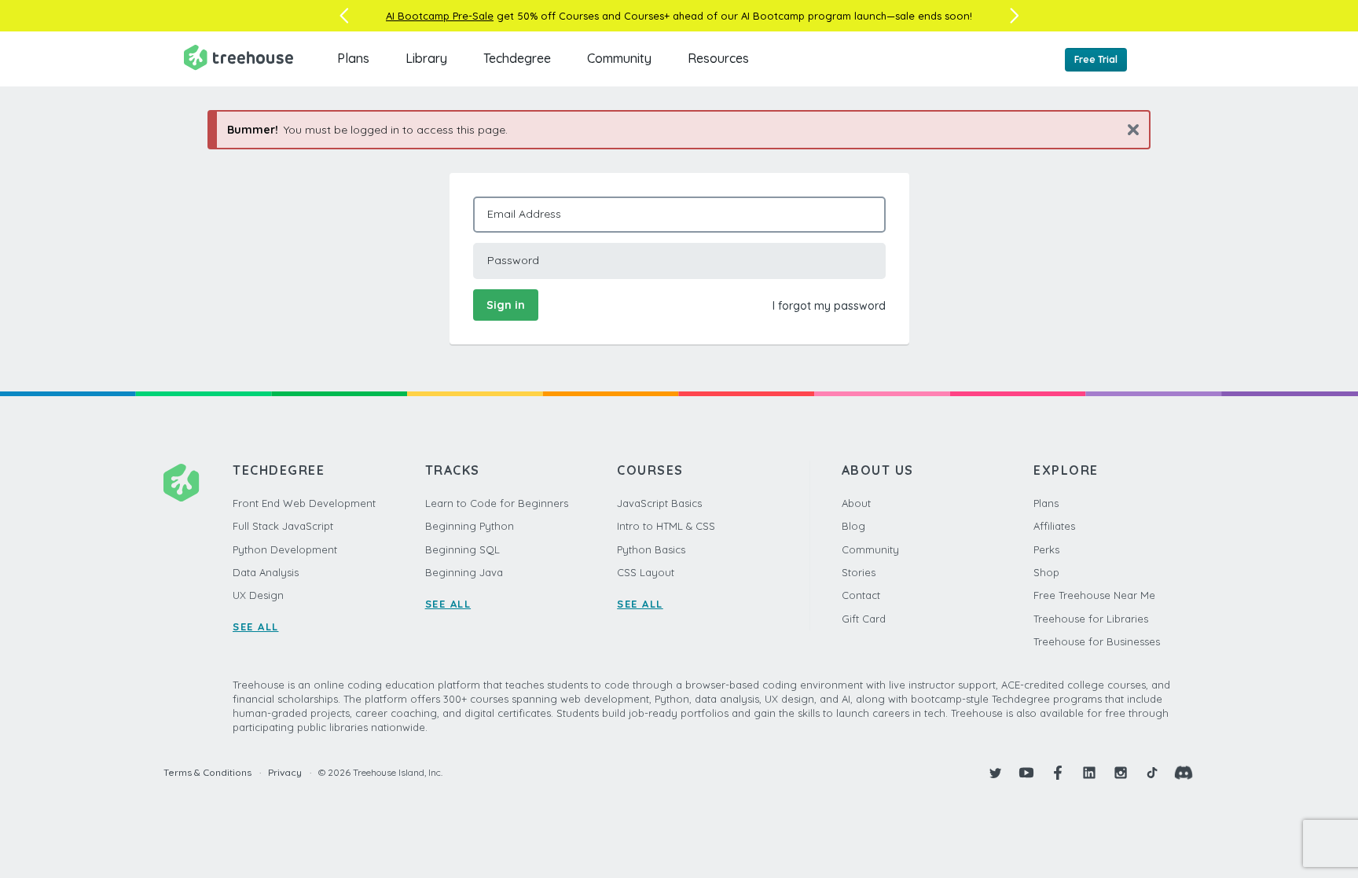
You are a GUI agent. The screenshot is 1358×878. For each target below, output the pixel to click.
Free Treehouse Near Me (1094, 595)
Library (426, 58)
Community (619, 58)
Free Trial (1096, 59)
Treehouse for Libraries (1090, 618)
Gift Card (864, 618)
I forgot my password (829, 306)
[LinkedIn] (1089, 773)
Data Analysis (266, 572)
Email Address (524, 214)
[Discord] (1184, 773)
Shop (1046, 572)
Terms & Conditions (207, 772)
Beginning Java (464, 572)
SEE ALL (256, 626)
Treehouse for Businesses (1096, 641)
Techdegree (517, 58)
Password (513, 260)
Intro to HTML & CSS (666, 526)
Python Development (285, 549)
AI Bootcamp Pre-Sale (440, 15)
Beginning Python (469, 526)
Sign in (505, 305)
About (856, 503)
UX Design (258, 595)
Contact (861, 595)
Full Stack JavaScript (283, 526)
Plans (353, 58)
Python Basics (651, 549)
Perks (1046, 549)
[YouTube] (1026, 773)
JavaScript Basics (659, 503)
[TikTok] (1152, 773)
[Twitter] (995, 773)
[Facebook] (1058, 773)
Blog (853, 526)
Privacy (285, 772)
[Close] (1127, 129)
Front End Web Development (304, 503)
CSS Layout (645, 572)
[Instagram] (1121, 773)
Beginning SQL (462, 549)
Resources (718, 58)
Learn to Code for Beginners (496, 503)
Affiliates (1054, 526)
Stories (858, 572)
